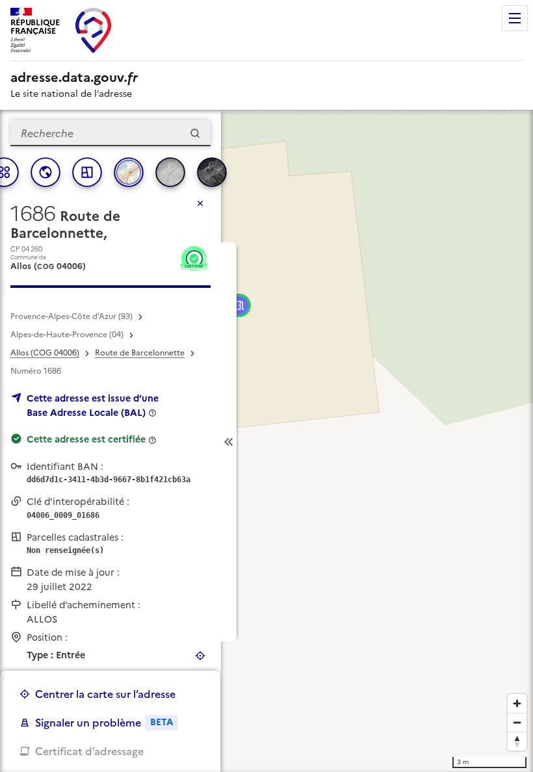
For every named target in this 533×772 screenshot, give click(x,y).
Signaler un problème (104, 722)
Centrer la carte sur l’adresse (105, 694)
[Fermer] (200, 203)
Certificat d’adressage (89, 751)
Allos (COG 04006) (44, 353)
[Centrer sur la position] (200, 655)
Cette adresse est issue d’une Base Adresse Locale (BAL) (93, 405)
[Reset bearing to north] (517, 741)
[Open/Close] (229, 441)
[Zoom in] (517, 703)
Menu (515, 18)
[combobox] (110, 133)
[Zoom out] (517, 722)
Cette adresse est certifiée (86, 439)
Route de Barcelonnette (140, 353)
